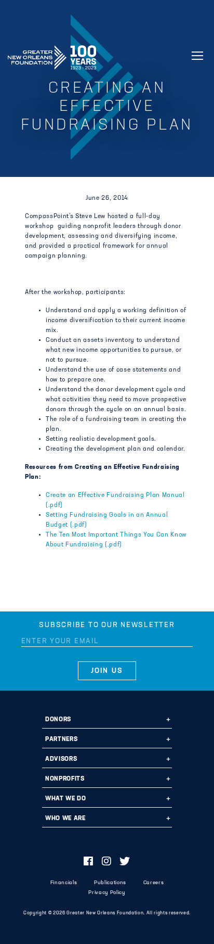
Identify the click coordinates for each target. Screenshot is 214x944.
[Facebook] (88, 862)
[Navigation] (197, 55)
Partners (61, 739)
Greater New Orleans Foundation (52, 54)
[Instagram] (107, 862)
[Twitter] (124, 862)
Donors (58, 720)
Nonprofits (65, 779)
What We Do (65, 799)
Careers (153, 883)
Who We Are (65, 818)
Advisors (61, 759)
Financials (63, 883)
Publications (110, 883)
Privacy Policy (106, 893)
